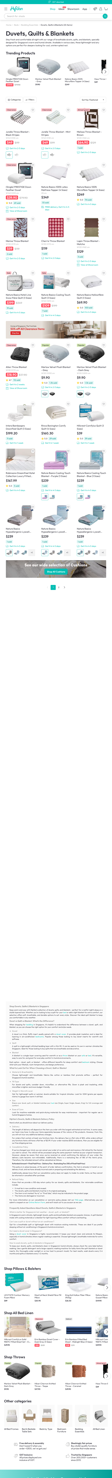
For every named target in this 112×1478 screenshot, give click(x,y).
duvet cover (61, 1034)
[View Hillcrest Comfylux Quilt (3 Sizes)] (91, 423)
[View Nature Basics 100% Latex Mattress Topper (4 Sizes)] (56, 187)
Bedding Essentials (29, 25)
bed (64, 1012)
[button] (6, 9)
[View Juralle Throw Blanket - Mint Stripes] (56, 132)
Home (9, 25)
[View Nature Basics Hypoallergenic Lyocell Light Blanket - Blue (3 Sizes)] (56, 530)
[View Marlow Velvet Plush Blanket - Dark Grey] (91, 370)
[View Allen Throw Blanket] (20, 366)
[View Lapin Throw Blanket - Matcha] (91, 241)
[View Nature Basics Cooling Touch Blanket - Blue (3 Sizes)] (91, 474)
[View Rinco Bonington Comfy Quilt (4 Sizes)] (56, 423)
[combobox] (56, 16)
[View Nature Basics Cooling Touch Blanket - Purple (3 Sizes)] (56, 474)
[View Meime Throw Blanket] (20, 238)
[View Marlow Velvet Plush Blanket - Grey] (56, 370)
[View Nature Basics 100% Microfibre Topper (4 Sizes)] (91, 184)
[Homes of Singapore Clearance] (56, 330)
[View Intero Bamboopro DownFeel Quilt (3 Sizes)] (20, 423)
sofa (83, 1055)
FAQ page (79, 1200)
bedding (29, 1024)
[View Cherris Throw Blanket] (56, 238)
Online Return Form (37, 1202)
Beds (16, 25)
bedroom (86, 1062)
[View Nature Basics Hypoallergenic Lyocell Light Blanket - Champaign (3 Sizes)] (20, 530)
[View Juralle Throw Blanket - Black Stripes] (20, 132)
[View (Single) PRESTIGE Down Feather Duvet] (20, 188)
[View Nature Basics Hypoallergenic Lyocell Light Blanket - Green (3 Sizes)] (91, 530)
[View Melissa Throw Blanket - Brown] (91, 130)
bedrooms (39, 1037)
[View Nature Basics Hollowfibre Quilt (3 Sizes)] (91, 292)
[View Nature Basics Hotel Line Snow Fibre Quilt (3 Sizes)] (20, 292)
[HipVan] (16, 9)
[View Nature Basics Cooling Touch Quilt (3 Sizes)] (56, 293)
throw (65, 1055)
